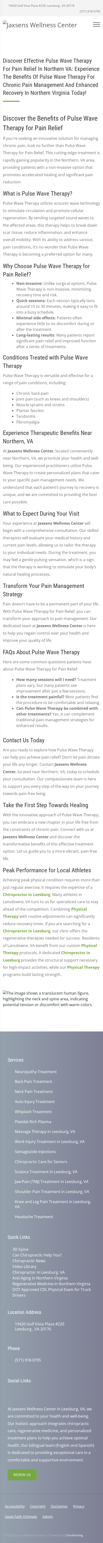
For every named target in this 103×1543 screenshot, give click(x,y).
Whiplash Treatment (33, 1111)
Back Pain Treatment (33, 1081)
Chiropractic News (29, 1260)
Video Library (24, 1266)
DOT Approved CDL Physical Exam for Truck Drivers (51, 1292)
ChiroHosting (74, 1535)
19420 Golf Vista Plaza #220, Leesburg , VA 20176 (41, 6)
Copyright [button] (38, 1506)
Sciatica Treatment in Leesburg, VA (46, 1171)
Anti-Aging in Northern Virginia (40, 1278)
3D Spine (20, 1249)
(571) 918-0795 (89, 11)
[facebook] (20, 1393)
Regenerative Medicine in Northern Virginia (51, 1283)
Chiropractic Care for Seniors (41, 1161)
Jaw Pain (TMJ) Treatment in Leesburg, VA (51, 1181)
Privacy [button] (78, 1506)
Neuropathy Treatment (36, 1071)
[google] (10, 1393)
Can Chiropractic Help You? (37, 1255)
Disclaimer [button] (59, 1506)
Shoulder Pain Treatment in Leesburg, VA (52, 1191)
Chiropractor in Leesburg (26, 894)
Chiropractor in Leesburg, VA (38, 1272)
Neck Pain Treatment (34, 1091)
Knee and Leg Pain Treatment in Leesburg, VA (53, 1204)
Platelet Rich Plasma (33, 1121)
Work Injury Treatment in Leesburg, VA (50, 1141)
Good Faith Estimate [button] (21, 1516)
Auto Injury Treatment (35, 1101)
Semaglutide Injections (35, 1151)
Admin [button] (47, 1516)
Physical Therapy (83, 967)
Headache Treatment (34, 1216)
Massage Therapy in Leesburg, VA (45, 1131)
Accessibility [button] (15, 1506)
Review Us (22, 1474)
